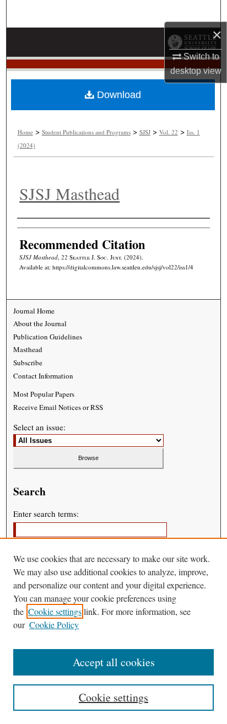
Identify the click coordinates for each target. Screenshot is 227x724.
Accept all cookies (114, 662)
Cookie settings (55, 611)
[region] (113, 631)
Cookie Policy (54, 624)
